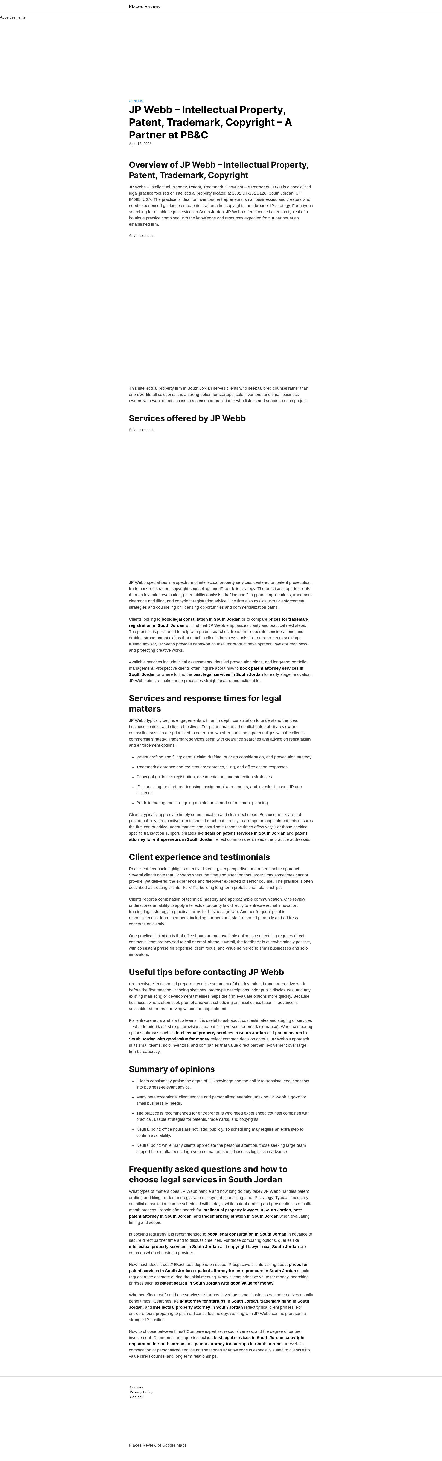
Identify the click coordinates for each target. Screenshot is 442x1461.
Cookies (136, 1387)
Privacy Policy (141, 1392)
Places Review (144, 6)
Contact (136, 1397)
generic (136, 101)
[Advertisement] (221, 54)
